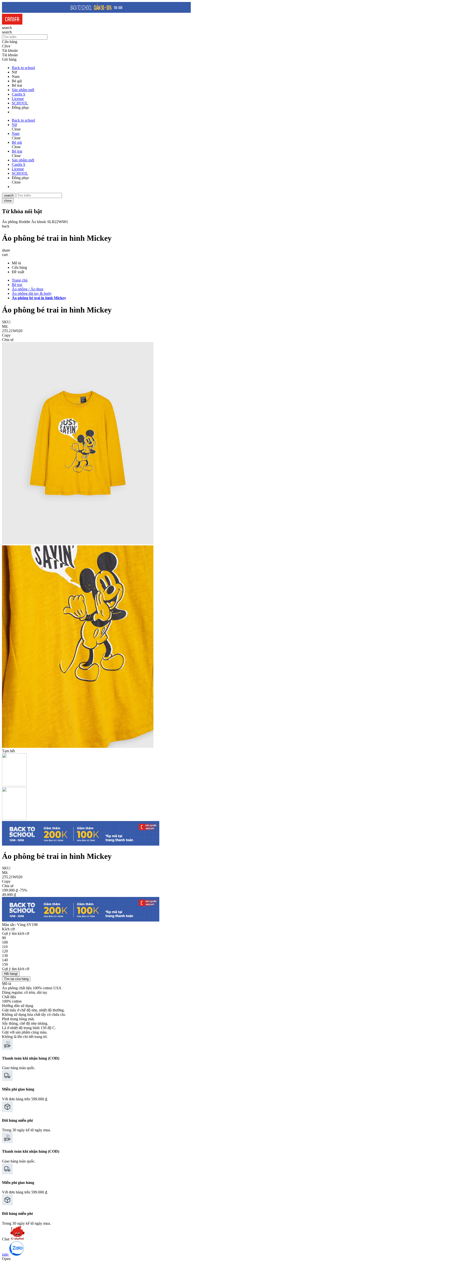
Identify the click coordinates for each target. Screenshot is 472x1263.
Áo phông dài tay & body (32, 293)
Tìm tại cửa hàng (16, 979)
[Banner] (96, 11)
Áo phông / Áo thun (27, 289)
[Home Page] (12, 23)
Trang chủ (20, 280)
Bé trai (17, 285)
